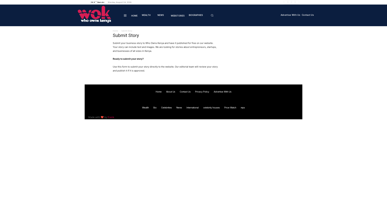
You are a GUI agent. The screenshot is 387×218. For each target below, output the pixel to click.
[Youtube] (297, 2)
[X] (293, 2)
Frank (111, 117)
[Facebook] (286, 2)
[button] (212, 15)
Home (115, 31)
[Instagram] (289, 2)
